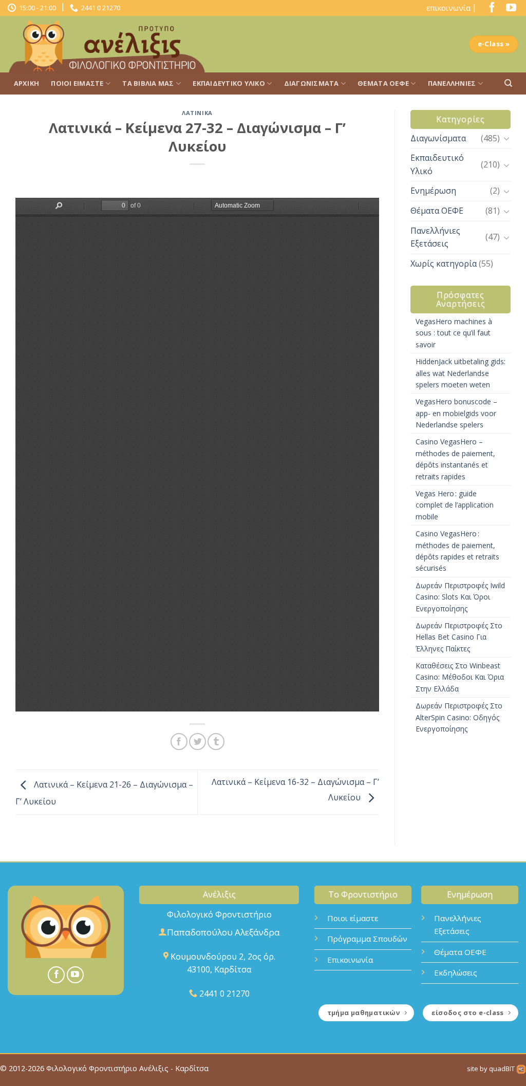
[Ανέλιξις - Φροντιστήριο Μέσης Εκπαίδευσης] (110, 44)
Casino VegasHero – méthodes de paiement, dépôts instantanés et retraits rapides (455, 459)
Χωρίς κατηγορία (443, 263)
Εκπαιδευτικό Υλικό (229, 83)
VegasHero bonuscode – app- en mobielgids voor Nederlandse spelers (456, 413)
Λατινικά (197, 113)
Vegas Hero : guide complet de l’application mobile (455, 505)
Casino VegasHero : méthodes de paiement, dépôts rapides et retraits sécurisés (457, 551)
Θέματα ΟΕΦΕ (383, 83)
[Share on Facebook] (179, 741)
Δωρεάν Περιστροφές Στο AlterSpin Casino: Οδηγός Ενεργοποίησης (459, 717)
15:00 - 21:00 (36, 7)
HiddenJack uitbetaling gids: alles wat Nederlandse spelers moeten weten (460, 373)
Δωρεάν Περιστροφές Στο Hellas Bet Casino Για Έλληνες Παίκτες (459, 637)
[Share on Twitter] (197, 741)
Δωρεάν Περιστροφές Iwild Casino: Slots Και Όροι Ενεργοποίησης (460, 597)
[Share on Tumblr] (216, 741)
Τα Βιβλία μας (148, 83)
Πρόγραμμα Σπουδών (367, 938)
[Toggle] (506, 138)
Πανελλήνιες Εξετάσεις (435, 237)
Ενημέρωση (433, 190)
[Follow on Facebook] (489, 9)
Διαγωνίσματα (311, 83)
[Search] (508, 83)
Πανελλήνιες (452, 83)
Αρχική (27, 83)
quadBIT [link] (502, 1068)
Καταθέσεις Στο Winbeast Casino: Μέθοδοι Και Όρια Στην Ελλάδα (460, 677)
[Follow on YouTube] (508, 9)
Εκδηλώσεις (455, 972)
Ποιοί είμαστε (77, 83)
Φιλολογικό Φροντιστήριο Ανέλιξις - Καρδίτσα (127, 1068)
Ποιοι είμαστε (352, 918)
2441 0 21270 (99, 7)
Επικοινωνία (350, 959)
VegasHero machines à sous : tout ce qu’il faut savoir (454, 332)
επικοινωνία (448, 8)
